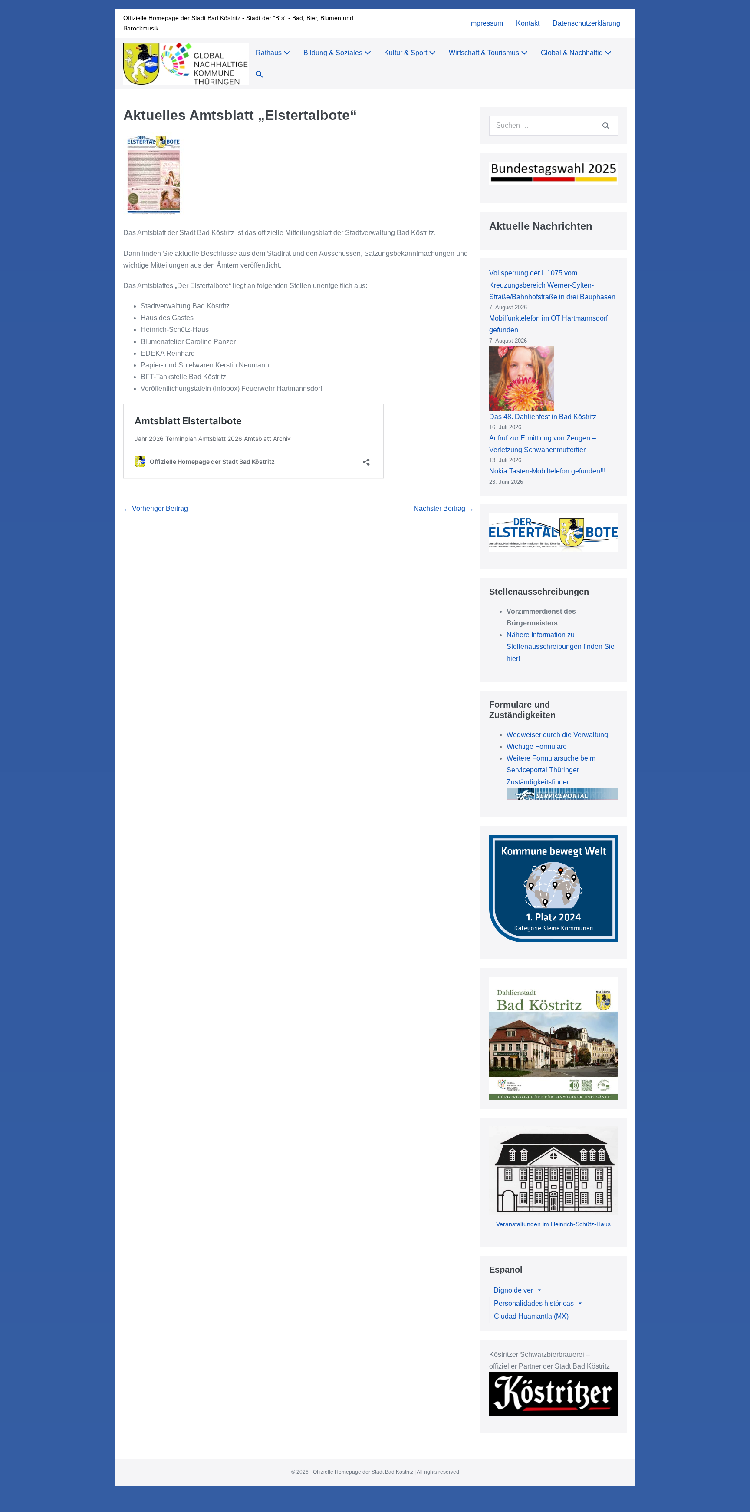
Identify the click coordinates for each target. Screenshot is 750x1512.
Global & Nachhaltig (573, 52)
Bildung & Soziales (333, 52)
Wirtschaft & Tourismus (485, 52)
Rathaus (269, 52)
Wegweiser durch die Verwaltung (557, 734)
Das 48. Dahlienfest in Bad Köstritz (542, 416)
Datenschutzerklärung (586, 23)
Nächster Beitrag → (444, 508)
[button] (259, 74)
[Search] (606, 125)
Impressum (486, 23)
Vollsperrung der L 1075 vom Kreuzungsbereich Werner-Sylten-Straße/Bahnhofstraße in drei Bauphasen (552, 284)
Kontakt (527, 23)
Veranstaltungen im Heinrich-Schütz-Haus (553, 1224)
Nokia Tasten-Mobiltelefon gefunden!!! (547, 471)
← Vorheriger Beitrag (155, 508)
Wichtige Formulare (537, 746)
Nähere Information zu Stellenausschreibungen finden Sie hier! (561, 646)
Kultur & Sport (406, 52)
